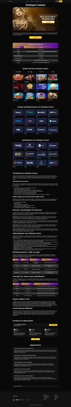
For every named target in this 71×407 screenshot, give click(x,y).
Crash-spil (40, 71)
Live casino (29, 71)
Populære (17, 71)
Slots (52, 71)
